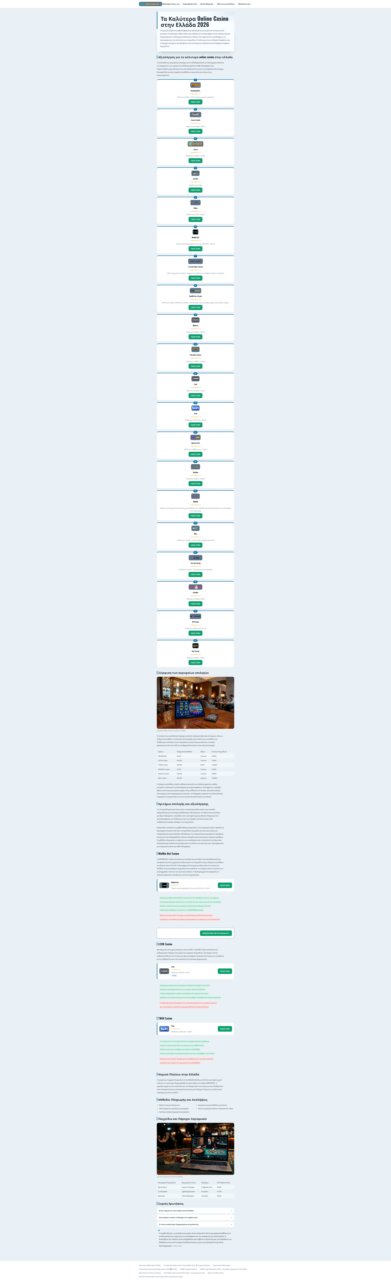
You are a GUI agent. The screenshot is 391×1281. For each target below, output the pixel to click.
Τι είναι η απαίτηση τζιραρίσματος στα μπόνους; (179, 1224)
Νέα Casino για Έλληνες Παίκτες (226, 4)
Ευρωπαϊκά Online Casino (190, 4)
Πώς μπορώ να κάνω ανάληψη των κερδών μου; (178, 1217)
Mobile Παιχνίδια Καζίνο (207, 4)
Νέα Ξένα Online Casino (245, 4)
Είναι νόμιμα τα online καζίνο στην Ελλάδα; (176, 1211)
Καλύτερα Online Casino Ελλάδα (172, 4)
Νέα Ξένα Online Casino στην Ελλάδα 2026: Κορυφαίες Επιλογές (161, 1277)
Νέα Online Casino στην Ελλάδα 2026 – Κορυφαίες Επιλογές (184, 1273)
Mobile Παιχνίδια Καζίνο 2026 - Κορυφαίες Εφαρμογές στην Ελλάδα (223, 1269)
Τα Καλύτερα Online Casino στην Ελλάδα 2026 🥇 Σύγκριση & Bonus (187, 1265)
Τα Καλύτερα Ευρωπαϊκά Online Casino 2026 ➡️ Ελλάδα (158, 1269)
